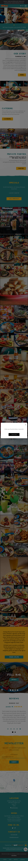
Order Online (14, 434)
